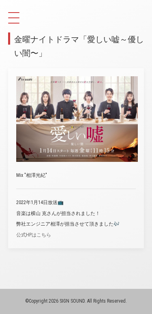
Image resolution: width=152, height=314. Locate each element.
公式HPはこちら (33, 235)
